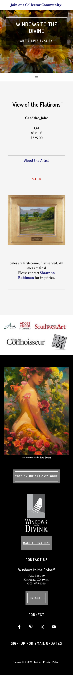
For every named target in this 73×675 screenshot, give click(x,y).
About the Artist (36, 160)
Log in (37, 662)
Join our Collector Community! (36, 4)
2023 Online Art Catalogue (36, 476)
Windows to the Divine (36, 27)
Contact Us (37, 598)
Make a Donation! (36, 543)
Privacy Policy (51, 662)
